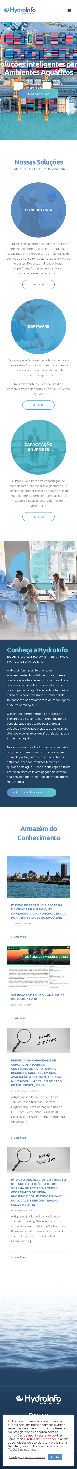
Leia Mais (20, 936)
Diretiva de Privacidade (40, 1439)
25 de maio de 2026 (21, 923)
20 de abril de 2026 (21, 1005)
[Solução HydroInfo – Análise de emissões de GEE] (38, 967)
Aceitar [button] (55, 1457)
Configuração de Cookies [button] (27, 1457)
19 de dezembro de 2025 (24, 1091)
